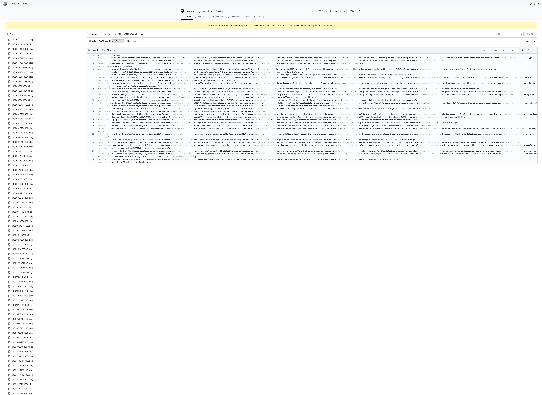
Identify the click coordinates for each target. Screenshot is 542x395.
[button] (323, 11)
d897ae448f (118, 41)
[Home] (5, 3)
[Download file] (522, 50)
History (513, 50)
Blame (504, 50)
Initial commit (131, 41)
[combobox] (507, 34)
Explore (15, 3)
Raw (484, 50)
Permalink (493, 50)
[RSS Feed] (312, 11)
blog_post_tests (204, 11)
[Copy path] (142, 34)
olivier (188, 11)
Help (25, 3)
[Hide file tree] (7, 34)
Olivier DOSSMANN (101, 41)
